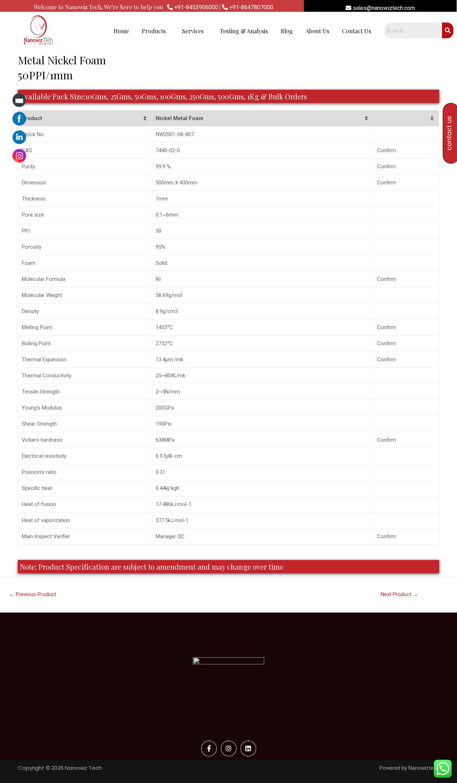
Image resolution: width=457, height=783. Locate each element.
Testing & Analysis (244, 31)
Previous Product (32, 594)
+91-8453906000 (195, 7)
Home (121, 31)
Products (154, 31)
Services (193, 31)
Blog (287, 31)
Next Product (399, 594)
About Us (317, 31)
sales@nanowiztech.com (383, 8)
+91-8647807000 (250, 7)
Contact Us (356, 31)
